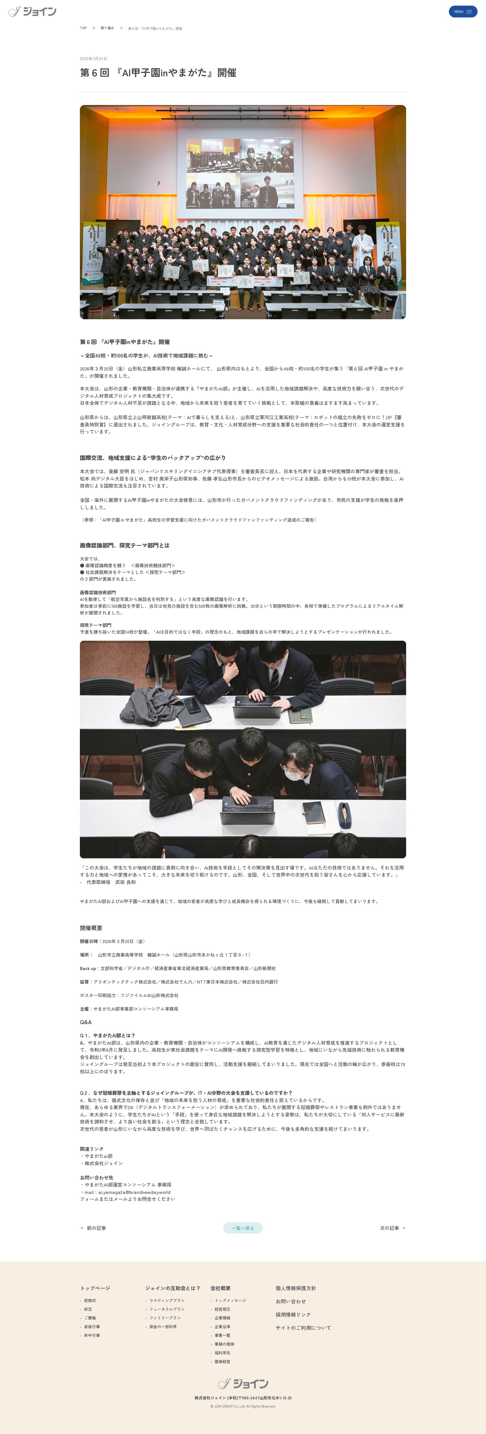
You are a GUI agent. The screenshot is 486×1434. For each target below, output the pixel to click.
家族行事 (92, 1326)
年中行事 (92, 1335)
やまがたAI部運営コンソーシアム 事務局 (128, 1184)
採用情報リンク (293, 1314)
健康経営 (222, 1361)
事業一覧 (222, 1335)
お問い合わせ (291, 1301)
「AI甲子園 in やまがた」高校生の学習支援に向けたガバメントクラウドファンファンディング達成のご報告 (206, 519)
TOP (83, 28)
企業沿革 (222, 1326)
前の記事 (96, 1227)
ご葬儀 (90, 1318)
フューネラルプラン (167, 1309)
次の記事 (389, 1227)
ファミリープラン (165, 1318)
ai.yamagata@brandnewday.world (134, 1191)
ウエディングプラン (167, 1300)
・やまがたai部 (96, 1155)
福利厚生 (222, 1352)
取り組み (107, 28)
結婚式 (90, 1300)
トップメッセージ (230, 1300)
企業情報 (222, 1318)
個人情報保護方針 (296, 1288)
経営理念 (222, 1309)
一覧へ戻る (243, 1228)
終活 (88, 1309)
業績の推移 (224, 1344)
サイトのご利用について (303, 1327)
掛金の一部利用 (163, 1326)
